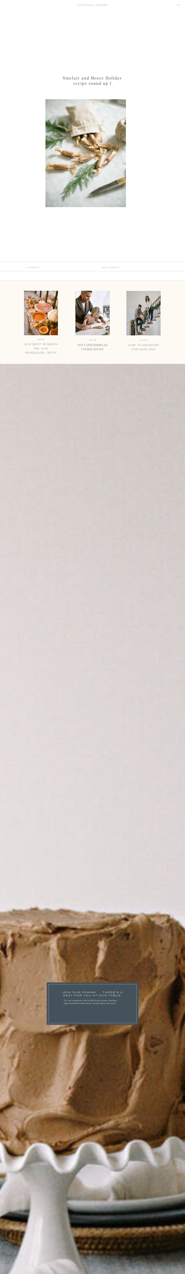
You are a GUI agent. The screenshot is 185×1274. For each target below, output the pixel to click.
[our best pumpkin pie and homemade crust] (41, 313)
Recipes (92, 340)
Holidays (143, 340)
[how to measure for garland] (143, 313)
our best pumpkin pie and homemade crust (41, 348)
